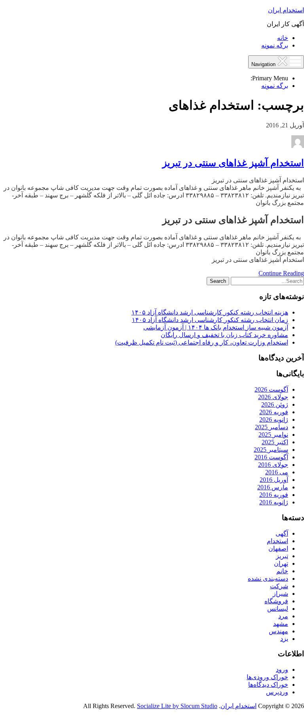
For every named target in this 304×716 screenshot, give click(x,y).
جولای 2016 (273, 464)
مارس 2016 (272, 487)
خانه (282, 37)
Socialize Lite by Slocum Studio (177, 706)
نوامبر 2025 (273, 434)
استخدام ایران (286, 10)
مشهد (280, 623)
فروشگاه (276, 601)
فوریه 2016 (273, 494)
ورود (282, 669)
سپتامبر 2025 (271, 449)
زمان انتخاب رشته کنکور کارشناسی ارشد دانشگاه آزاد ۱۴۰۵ (210, 319)
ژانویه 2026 (273, 419)
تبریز (282, 556)
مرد (283, 616)
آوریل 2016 (274, 479)
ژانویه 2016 (273, 502)
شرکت (279, 586)
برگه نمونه (274, 45)
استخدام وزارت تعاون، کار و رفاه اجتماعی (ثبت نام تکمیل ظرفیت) (201, 342)
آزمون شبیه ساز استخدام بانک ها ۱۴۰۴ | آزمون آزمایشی (215, 327)
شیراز (280, 593)
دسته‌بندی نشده (268, 578)
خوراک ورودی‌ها (267, 677)
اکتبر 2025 (275, 442)
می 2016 (276, 472)
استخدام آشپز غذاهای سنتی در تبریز (233, 163)
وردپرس (277, 692)
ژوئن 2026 (274, 404)
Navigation (264, 64)
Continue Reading (281, 273)
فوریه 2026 (273, 412)
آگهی (282, 533)
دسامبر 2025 (271, 427)
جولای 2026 (273, 397)
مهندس (278, 631)
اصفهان (278, 548)
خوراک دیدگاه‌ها (268, 684)
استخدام (277, 541)
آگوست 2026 (271, 389)
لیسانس (277, 608)
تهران (281, 563)
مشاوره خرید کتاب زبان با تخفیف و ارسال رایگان (224, 334)
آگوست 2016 (271, 457)
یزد (284, 638)
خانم (282, 571)
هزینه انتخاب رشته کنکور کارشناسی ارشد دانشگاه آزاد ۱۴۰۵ (209, 312)
